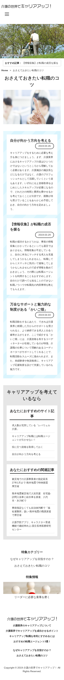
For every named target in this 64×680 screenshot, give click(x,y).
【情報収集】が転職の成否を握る (40, 63)
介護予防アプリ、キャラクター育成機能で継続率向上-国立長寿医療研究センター (31, 526)
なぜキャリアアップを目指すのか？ (32, 559)
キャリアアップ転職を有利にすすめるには (32, 636)
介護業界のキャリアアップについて (32, 625)
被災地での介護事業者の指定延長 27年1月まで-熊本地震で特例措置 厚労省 (31, 483)
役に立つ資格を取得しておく (27, 447)
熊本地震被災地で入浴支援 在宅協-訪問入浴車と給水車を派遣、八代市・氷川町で (31, 497)
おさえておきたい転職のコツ (32, 565)
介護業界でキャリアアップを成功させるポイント (32, 630)
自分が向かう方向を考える (30, 140)
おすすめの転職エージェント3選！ (32, 641)
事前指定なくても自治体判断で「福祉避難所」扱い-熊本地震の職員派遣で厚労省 (31, 511)
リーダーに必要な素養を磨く (32, 597)
